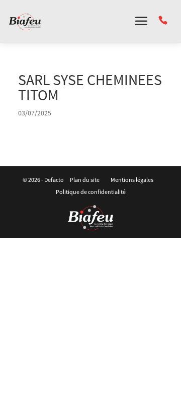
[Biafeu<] (91, 217)
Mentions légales (132, 179)
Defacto (54, 179)
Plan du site (85, 179)
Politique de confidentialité (91, 191)
